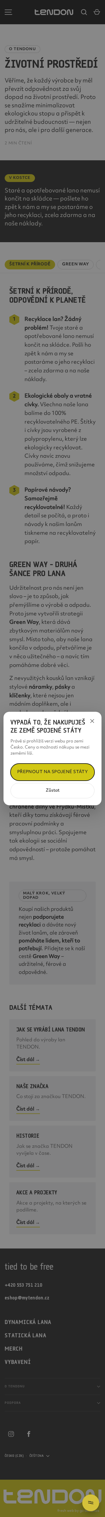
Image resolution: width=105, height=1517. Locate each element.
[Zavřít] (92, 721)
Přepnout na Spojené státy (52, 772)
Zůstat (53, 790)
